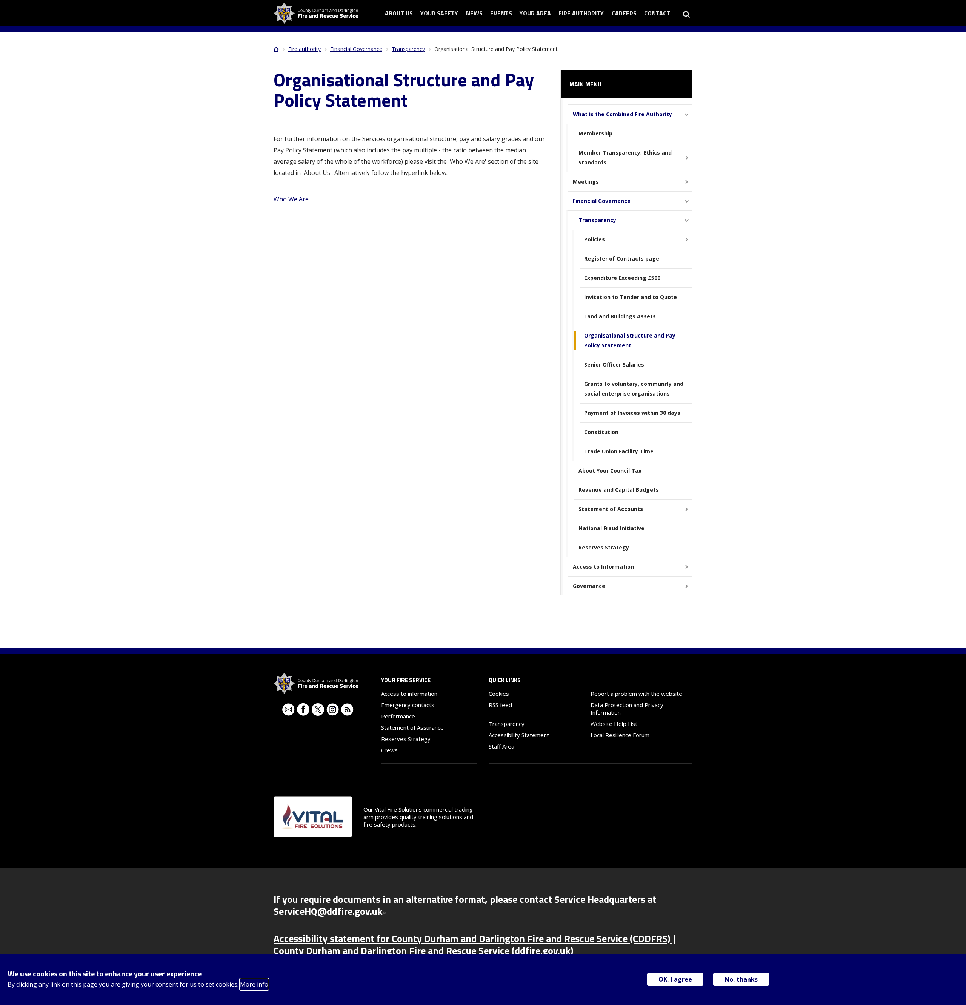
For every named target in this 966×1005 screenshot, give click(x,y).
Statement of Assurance (412, 727)
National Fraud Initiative (611, 528)
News (474, 13)
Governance (589, 585)
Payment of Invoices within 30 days (632, 412)
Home (276, 49)
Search (686, 13)
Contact (657, 13)
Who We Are (291, 199)
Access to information (409, 693)
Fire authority (581, 13)
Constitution (601, 432)
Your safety (439, 13)
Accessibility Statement (519, 735)
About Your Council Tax (609, 470)
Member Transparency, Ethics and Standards (625, 157)
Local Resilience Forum (620, 735)
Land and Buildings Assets (620, 316)
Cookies (499, 693)
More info (254, 984)
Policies (594, 239)
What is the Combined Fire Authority (622, 114)
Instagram (332, 709)
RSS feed (500, 705)
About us (399, 13)
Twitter (318, 709)
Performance (398, 716)
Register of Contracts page (621, 258)
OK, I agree (675, 979)
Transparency (408, 48)
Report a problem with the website (636, 693)
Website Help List (614, 723)
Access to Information (603, 566)
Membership (595, 133)
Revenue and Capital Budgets (618, 489)
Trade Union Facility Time (619, 451)
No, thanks (741, 979)
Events (501, 13)
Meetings (586, 181)
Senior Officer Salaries (614, 364)
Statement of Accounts (610, 508)
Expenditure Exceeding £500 (622, 277)
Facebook (303, 709)
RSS (347, 709)
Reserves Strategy (603, 547)
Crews (389, 750)
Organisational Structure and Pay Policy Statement (629, 340)
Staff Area (501, 746)
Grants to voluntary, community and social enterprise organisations (633, 388)
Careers (624, 13)
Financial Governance (356, 48)
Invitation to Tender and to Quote (630, 297)
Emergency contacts (407, 705)
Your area (535, 13)
